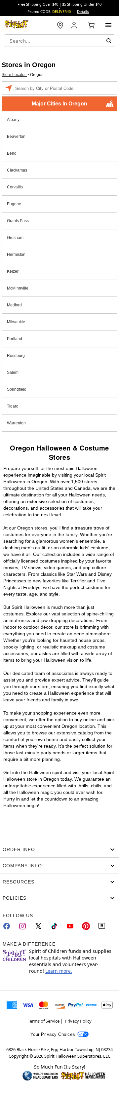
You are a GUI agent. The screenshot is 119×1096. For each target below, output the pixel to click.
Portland (14, 338)
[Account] (74, 25)
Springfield (16, 389)
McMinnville (17, 288)
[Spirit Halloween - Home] (16, 25)
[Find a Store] (60, 25)
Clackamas (17, 170)
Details (83, 12)
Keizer (13, 271)
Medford (14, 305)
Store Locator (14, 74)
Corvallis (15, 187)
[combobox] (59, 41)
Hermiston (16, 254)
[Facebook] (7, 926)
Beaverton (16, 136)
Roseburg (16, 355)
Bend (12, 153)
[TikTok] (54, 926)
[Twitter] (38, 926)
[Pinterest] (86, 926)
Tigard (13, 406)
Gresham (15, 237)
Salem (13, 372)
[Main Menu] (108, 25)
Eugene (14, 204)
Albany (13, 119)
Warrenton (16, 423)
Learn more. (58, 971)
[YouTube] (70, 926)
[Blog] (102, 926)
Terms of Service (44, 1021)
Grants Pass (18, 220)
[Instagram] (22, 926)
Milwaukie (16, 322)
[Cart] (91, 25)
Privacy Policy (78, 1021)
